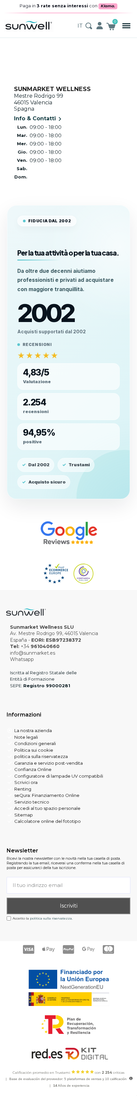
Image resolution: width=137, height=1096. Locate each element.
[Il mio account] (99, 25)
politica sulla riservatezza (51, 918)
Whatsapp (22, 659)
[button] (126, 25)
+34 (40, 646)
